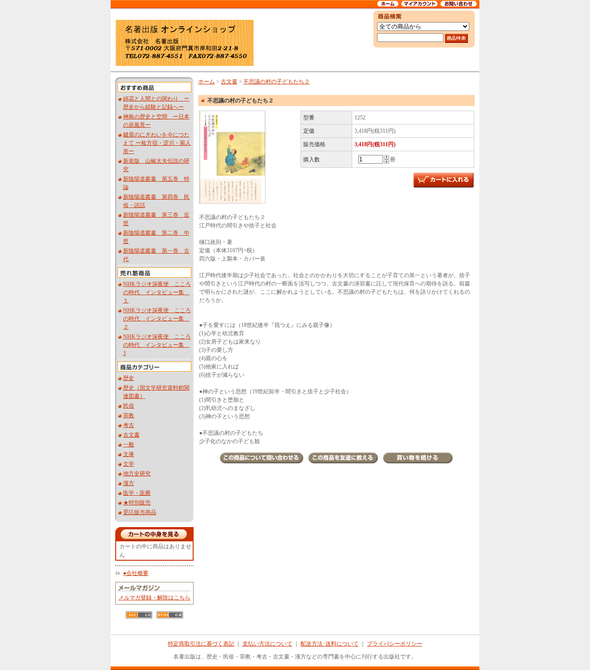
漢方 (128, 483)
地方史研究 (137, 473)
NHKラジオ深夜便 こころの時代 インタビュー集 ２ (157, 318)
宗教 (128, 415)
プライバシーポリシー (394, 643)
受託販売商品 (139, 512)
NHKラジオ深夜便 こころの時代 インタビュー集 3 (157, 344)
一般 (128, 444)
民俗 (128, 406)
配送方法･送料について (330, 643)
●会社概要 (135, 573)
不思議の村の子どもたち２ (276, 81)
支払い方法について (267, 643)
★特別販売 (137, 502)
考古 (128, 425)
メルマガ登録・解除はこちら (154, 597)
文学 (128, 464)
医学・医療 (137, 493)
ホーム (206, 81)
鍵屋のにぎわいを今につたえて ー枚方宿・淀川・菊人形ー (157, 142)
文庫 (128, 454)
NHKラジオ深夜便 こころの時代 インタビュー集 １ (157, 292)
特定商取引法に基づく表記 (201, 643)
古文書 (131, 435)
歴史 (128, 378)
